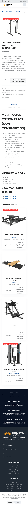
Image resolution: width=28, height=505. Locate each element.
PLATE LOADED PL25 (19, 239)
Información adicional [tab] (14, 107)
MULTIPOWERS (21, 90)
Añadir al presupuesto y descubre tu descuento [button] (20, 244)
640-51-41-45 (7, 1)
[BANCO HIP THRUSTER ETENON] (14, 220)
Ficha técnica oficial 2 (11, 198)
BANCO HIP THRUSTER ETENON (14, 235)
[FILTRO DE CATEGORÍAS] (24, 4)
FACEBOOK (8, 453)
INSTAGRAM (8, 457)
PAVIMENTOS (14, 490)
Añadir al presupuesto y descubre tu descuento (18, 80)
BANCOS (12, 239)
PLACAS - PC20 (6, 92)
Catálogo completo (14, 466)
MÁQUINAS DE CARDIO (14, 486)
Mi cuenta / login (14, 470)
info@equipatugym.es (11, 449)
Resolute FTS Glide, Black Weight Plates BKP (14, 370)
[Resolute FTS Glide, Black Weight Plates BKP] (14, 354)
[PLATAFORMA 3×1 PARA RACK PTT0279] (14, 263)
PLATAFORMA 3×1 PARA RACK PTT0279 (14, 279)
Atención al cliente (14, 468)
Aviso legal (14, 472)
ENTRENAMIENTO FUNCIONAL (14, 484)
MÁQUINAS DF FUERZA (14, 488)
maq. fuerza (11, 94)
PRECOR (15, 375)
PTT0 (22, 330)
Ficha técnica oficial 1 (11, 196)
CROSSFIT (14, 482)
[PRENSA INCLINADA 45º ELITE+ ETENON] (14, 309)
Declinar (18, 502)
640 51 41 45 (9, 445)
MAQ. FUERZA (12, 90)
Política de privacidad (14, 474)
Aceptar (10, 502)
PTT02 (17, 284)
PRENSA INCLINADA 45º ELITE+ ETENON (14, 325)
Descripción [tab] (14, 104)
